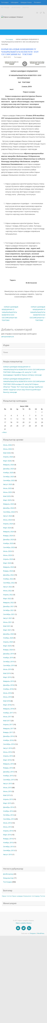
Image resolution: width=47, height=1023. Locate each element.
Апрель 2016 (8, 756)
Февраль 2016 (8, 764)
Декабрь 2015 (8, 772)
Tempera (32, 933)
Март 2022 (7, 598)
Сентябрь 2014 (9, 819)
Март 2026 (7, 461)
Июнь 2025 (7, 492)
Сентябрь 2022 (9, 583)
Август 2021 (7, 618)
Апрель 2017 (8, 724)
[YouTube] (37, 12)
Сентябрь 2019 (9, 665)
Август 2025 (7, 484)
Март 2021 (7, 630)
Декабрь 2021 (8, 606)
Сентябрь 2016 (9, 744)
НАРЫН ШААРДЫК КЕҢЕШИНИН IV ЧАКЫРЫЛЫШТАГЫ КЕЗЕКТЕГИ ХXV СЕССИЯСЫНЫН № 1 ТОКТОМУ (37, 313)
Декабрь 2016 (8, 736)
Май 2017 (6, 721)
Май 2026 (6, 453)
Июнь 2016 (7, 752)
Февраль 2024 (8, 532)
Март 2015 (7, 803)
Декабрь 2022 (8, 575)
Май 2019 (6, 673)
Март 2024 (7, 528)
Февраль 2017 (8, 728)
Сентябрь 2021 (9, 614)
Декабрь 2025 (8, 469)
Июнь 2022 (7, 591)
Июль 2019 (7, 669)
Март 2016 (7, 760)
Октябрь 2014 (8, 815)
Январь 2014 (8, 839)
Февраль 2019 (8, 681)
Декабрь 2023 (8, 539)
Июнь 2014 (7, 827)
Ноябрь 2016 (8, 740)
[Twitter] (40, 12)
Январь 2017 (8, 732)
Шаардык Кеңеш (26, 2)
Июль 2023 (7, 551)
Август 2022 (7, 587)
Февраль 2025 (8, 504)
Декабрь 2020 (8, 634)
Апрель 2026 (8, 457)
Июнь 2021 (7, 622)
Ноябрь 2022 (8, 579)
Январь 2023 (8, 571)
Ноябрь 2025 (8, 473)
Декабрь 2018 (8, 685)
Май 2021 (6, 626)
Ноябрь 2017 (8, 713)
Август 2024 (7, 516)
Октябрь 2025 (8, 477)
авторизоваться (7, 337)
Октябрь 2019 (8, 662)
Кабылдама (14, 2)
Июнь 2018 (7, 697)
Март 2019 (7, 677)
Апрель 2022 (8, 595)
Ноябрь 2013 (8, 843)
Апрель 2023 (8, 559)
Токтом (42, 896)
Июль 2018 (7, 693)
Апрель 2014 (8, 831)
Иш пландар (5, 7)
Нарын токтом (7, 896)
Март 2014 (7, 835)
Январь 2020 (8, 650)
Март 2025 (7, 500)
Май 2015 (6, 795)
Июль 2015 (7, 787)
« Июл (4, 432)
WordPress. (40, 933)
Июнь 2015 (7, 791)
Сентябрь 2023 (9, 547)
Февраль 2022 (8, 602)
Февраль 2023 (8, 567)
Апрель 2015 (8, 799)
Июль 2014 (7, 823)
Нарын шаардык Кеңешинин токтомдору (26, 896)
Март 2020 (7, 646)
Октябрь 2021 (8, 610)
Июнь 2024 (7, 520)
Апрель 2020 (8, 642)
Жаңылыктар (8, 878)
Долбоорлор (16, 7)
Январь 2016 (8, 768)
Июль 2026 (7, 445)
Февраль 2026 (8, 465)
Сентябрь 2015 (9, 780)
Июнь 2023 (7, 555)
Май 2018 (6, 701)
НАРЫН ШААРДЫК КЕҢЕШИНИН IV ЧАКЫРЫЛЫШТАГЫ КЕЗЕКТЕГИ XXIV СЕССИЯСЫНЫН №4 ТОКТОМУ (10, 313)
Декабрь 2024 (8, 508)
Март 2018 (7, 705)
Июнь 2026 (7, 449)
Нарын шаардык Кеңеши (23, 923)
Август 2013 (7, 854)
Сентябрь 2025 (9, 480)
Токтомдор (5, 2)
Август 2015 (7, 783)
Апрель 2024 (8, 524)
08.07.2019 (7, 57)
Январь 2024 (8, 536)
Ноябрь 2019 (8, 658)
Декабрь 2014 (8, 807)
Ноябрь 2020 (8, 638)
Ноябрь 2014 (8, 811)
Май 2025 (6, 496)
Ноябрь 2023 (8, 543)
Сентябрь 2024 (9, 512)
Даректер (26, 7)
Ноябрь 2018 (8, 689)
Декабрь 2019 (8, 654)
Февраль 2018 (8, 709)
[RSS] (44, 12)
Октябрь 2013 (8, 847)
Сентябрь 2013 (9, 850)
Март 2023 (7, 563)
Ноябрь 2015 (8, 776)
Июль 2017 (7, 717)
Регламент (37, 2)
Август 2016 (7, 748)
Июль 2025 (7, 488)
